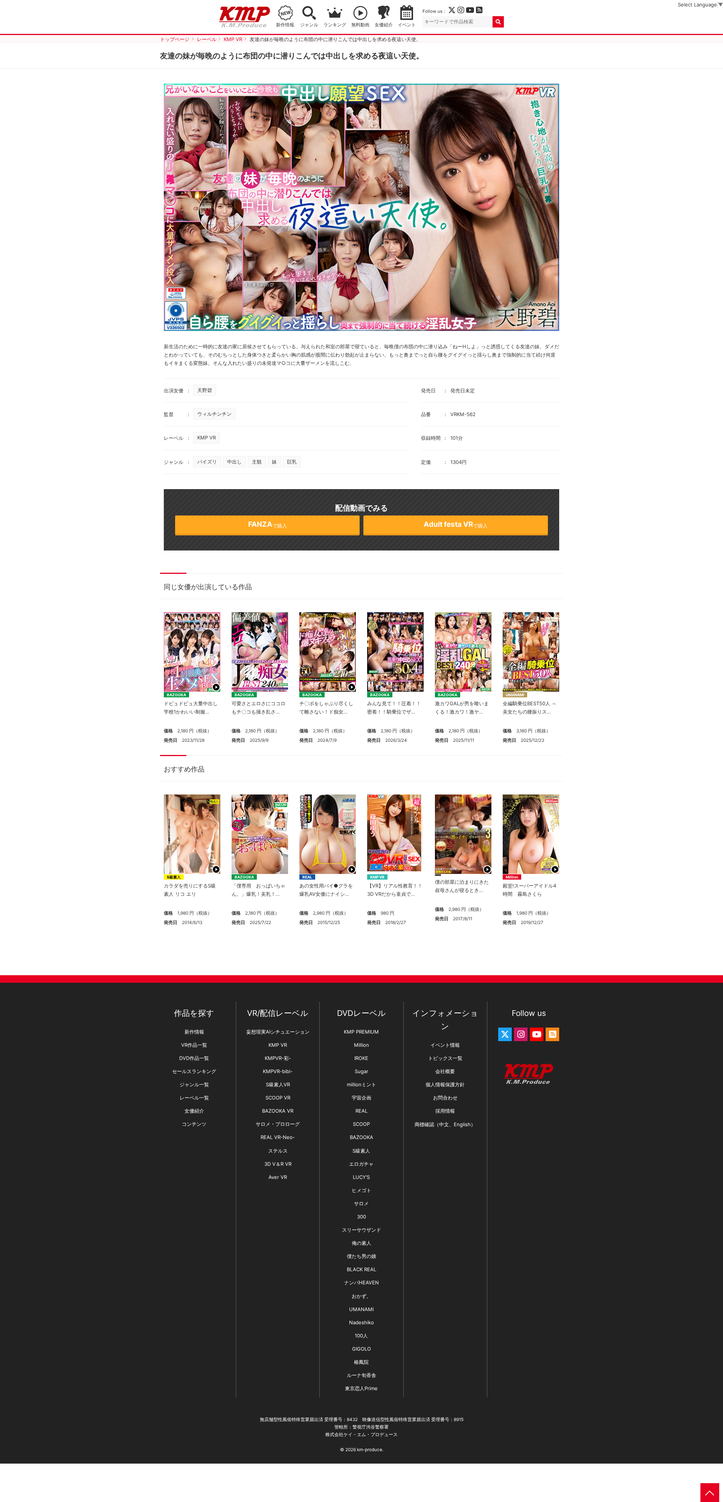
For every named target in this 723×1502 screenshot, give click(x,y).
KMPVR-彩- (278, 1058)
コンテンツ (194, 1124)
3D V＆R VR (277, 1164)
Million (512, 877)
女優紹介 (384, 24)
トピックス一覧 (445, 1058)
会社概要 (445, 1071)
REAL (307, 877)
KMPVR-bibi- (278, 1071)
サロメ (361, 1203)
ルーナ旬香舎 (361, 1375)
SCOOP (361, 1124)
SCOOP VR (277, 1098)
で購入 (267, 524)
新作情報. (285, 24)
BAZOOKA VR (277, 1111)
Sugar (361, 1071)
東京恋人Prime (361, 1388)
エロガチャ (361, 1164)
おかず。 (361, 1296)
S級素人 (174, 877)
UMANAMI (515, 694)
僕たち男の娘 (361, 1256)
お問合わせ (445, 1098)
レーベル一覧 (194, 1098)
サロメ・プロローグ (278, 1124)
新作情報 (194, 1032)
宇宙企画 (361, 1098)
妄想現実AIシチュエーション (278, 1032)
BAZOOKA (176, 694)
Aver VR (277, 1177)
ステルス (278, 1151)
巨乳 (292, 462)
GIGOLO (361, 1349)
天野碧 (204, 390)
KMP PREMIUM (361, 1032)
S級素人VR (278, 1084)
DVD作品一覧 (194, 1058)
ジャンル (309, 24)
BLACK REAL (361, 1269)
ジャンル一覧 (194, 1084)
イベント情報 (445, 1045)
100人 (361, 1336)
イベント (407, 24)
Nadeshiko (361, 1322)
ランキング (334, 24)
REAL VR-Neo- (278, 1137)
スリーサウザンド (361, 1230)
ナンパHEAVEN (361, 1282)
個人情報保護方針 (445, 1084)
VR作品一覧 (194, 1045)
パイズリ (207, 462)
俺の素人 (361, 1243)
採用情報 (445, 1111)
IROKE (361, 1058)
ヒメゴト (361, 1190)
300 (361, 1217)
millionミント (361, 1084)
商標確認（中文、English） (445, 1124)
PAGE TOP (709, 1492)
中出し (234, 462)
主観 (257, 462)
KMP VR (206, 438)
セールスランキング (194, 1071)
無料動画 (360, 24)
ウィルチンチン (214, 414)
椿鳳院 (361, 1362)
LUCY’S (361, 1177)
